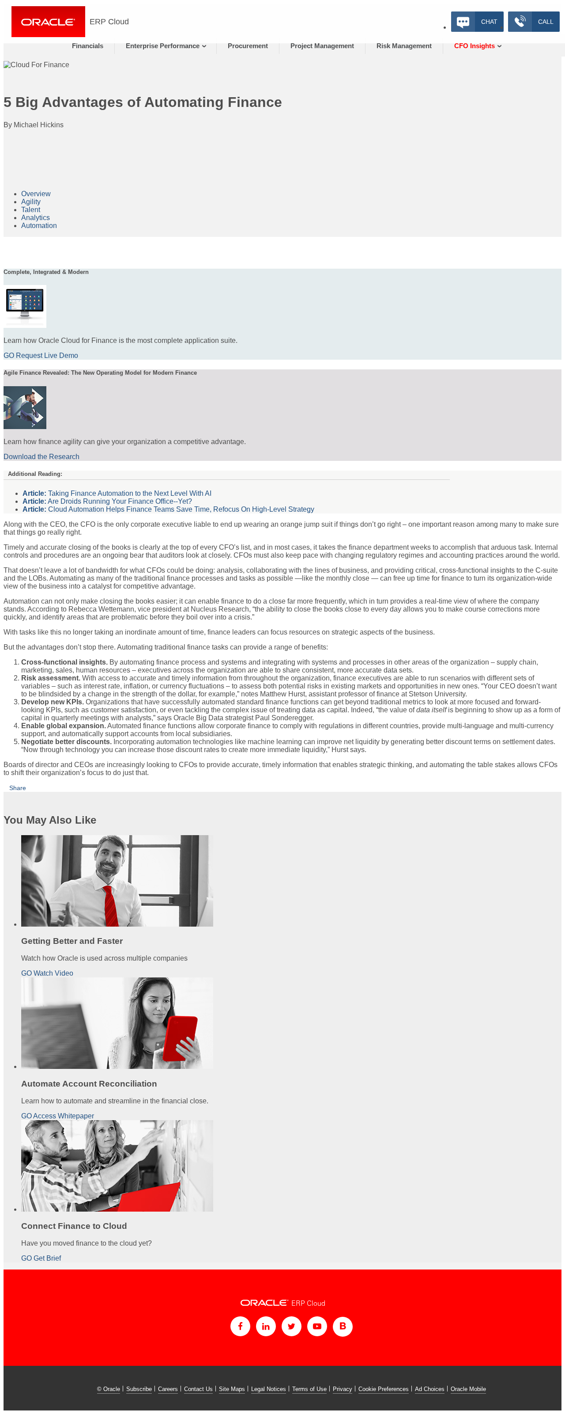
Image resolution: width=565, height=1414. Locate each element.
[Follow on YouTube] (317, 1326)
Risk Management (404, 45)
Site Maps (232, 1389)
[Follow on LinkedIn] (266, 1326)
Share (17, 787)
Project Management (322, 45)
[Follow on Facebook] (240, 1326)
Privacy (342, 1389)
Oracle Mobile (468, 1389)
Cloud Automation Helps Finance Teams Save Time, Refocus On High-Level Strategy (168, 509)
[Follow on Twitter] (291, 1326)
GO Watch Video (47, 973)
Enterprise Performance (163, 45)
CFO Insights (474, 45)
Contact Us (198, 1389)
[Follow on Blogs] (343, 1327)
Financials (87, 45)
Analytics (35, 217)
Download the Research (41, 456)
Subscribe (139, 1389)
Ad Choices (429, 1389)
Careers (168, 1389)
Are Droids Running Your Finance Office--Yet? (107, 501)
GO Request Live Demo (41, 355)
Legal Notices (268, 1389)
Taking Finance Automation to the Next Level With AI (117, 493)
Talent (30, 209)
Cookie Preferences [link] (383, 1389)
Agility (31, 201)
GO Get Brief (41, 1258)
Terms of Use (309, 1389)
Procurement (248, 45)
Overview (36, 194)
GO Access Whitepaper (57, 1116)
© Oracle (108, 1389)
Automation (39, 225)
